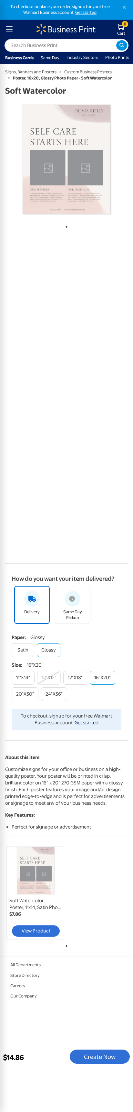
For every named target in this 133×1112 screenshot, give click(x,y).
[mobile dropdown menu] (9, 29)
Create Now (100, 1056)
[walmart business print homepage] (65, 29)
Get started (86, 12)
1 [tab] (65, 225)
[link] (36, 893)
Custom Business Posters (88, 72)
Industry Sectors (82, 57)
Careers (17, 985)
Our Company (23, 996)
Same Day (50, 57)
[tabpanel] (66, 159)
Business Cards (19, 57)
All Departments (25, 964)
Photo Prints (117, 57)
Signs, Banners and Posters (30, 72)
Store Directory (25, 975)
